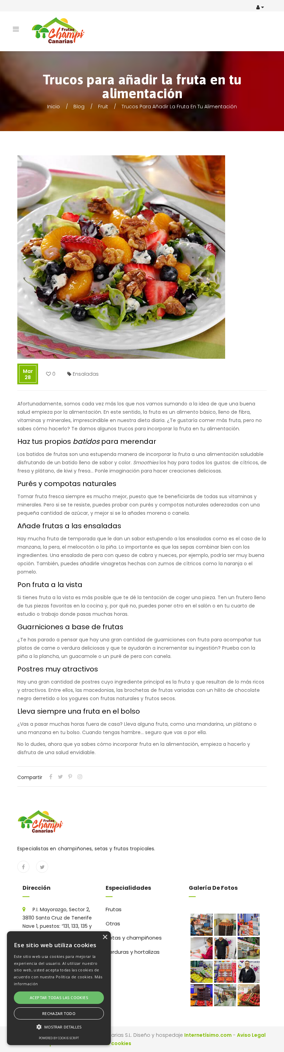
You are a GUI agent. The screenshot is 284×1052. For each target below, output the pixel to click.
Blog (79, 106)
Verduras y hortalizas (133, 951)
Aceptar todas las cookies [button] (59, 997)
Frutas (114, 909)
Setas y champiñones (134, 937)
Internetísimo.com (208, 1035)
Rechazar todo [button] (59, 1013)
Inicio (53, 106)
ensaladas (86, 374)
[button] (59, 1027)
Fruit (103, 106)
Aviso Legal (251, 1035)
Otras (113, 923)
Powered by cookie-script (59, 1038)
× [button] (104, 937)
